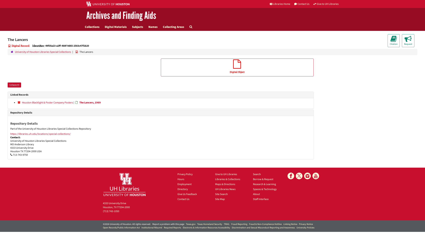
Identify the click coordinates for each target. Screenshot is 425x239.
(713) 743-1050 (111, 211)
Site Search (221, 194)
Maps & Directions (225, 184)
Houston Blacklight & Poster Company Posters (47, 102)
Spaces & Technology (265, 189)
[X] (299, 176)
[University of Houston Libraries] (124, 184)
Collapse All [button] (14, 84)
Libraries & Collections (227, 179)
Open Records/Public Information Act (121, 227)
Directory (182, 189)
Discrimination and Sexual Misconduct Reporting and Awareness (263, 227)
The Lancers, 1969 (90, 102)
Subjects (137, 27)
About (256, 194)
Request (408, 44)
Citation (394, 44)
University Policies (305, 227)
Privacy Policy (185, 174)
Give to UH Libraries (226, 174)
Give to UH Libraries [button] (328, 4)
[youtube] (315, 176)
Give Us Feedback (187, 194)
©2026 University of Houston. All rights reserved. (127, 224)
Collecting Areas (173, 27)
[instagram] (307, 176)
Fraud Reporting (239, 224)
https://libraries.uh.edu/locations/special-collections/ (40, 134)
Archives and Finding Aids (121, 15)
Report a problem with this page (168, 224)
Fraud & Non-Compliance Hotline (265, 224)
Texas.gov (191, 224)
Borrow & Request (263, 179)
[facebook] (291, 176)
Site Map (220, 199)
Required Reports (172, 227)
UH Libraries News (225, 189)
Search (257, 174)
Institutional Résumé (151, 227)
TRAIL (227, 224)
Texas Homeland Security (209, 224)
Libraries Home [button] (281, 4)
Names (153, 27)
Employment (184, 184)
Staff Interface (261, 199)
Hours (180, 179)
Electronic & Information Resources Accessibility (206, 227)
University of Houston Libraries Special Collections (43, 52)
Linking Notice (290, 224)
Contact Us (183, 199)
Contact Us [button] (303, 4)
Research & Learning (264, 184)
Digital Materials (116, 27)
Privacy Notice (306, 224)
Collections (92, 27)
